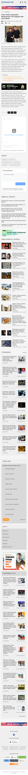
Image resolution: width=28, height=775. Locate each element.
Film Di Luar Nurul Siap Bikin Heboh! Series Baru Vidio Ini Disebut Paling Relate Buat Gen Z (9, 427)
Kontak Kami (22, 749)
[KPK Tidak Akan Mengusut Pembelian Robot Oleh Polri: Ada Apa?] (21, 708)
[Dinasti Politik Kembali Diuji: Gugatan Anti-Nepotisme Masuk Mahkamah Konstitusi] (21, 614)
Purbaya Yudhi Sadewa (11, 489)
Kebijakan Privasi (13, 749)
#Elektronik (5, 530)
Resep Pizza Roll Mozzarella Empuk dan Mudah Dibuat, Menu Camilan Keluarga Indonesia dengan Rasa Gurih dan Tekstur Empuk (19, 319)
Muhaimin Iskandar (10, 479)
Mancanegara (15, 276)
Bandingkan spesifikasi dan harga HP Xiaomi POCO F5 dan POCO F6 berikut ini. (18, 331)
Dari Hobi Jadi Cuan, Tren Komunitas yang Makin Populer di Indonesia (9, 383)
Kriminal (14, 266)
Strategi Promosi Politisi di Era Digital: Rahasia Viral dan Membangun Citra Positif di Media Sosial (10, 676)
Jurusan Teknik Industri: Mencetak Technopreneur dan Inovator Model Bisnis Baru (10, 417)
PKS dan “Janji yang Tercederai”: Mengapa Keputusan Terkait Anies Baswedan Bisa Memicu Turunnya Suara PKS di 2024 (10, 663)
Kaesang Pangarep (10, 468)
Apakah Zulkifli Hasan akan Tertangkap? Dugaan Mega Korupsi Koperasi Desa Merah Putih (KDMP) (9, 592)
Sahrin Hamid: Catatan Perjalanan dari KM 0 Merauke (9, 637)
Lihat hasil (22, 519)
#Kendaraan (6, 534)
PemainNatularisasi (7, 162)
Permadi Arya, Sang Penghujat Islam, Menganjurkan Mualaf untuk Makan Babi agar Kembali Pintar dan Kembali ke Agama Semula (9, 649)
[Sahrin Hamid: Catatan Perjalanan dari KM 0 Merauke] (21, 637)
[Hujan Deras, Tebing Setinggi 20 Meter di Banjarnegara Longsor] (6, 275)
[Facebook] (14, 734)
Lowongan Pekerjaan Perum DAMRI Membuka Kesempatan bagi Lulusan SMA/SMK (18, 284)
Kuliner (14, 324)
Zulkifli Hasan (8, 484)
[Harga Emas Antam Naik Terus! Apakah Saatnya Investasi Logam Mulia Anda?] (21, 448)
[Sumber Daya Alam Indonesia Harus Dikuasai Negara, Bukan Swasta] (21, 687)
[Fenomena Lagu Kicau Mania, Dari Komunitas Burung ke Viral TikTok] (21, 393)
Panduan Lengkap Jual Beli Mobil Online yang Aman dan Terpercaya (10, 438)
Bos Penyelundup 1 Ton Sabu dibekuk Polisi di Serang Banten (18, 264)
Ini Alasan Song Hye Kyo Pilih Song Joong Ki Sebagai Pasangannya (19, 255)
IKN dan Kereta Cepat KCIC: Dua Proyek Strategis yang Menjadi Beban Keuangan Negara (10, 697)
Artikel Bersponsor (14, 747)
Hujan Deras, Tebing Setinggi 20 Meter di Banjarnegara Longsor (18, 273)
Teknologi (14, 334)
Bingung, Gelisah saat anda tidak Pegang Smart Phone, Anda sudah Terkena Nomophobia (19, 244)
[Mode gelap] (22, 2)
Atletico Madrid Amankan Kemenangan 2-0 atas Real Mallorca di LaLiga (13, 205)
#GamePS (5, 540)
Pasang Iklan (23, 747)
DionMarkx (5, 165)
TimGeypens (17, 162)
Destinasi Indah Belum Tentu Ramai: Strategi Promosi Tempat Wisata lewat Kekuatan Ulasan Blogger (10, 580)
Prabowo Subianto (10, 509)
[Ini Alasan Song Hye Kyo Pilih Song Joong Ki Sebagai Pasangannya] (6, 256)
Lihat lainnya (22, 716)
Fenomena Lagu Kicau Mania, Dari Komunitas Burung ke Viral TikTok (9, 393)
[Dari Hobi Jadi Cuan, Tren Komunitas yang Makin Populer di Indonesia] (21, 382)
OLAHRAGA (7, 12)
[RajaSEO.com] (21, 761)
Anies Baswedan (9, 514)
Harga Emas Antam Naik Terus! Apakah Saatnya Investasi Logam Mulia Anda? (9, 448)
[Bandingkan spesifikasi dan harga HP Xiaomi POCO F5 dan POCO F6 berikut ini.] (6, 332)
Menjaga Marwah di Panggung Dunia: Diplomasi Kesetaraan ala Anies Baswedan (9, 603)
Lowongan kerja (16, 288)
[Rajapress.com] (14, 761)
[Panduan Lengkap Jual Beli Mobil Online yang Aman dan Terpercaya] (21, 438)
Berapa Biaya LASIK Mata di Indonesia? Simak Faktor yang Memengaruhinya (10, 358)
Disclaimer (5, 749)
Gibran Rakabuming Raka (11, 499)
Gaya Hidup (15, 248)
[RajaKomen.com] (21, 757)
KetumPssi (4, 159)
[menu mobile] (25, 2)
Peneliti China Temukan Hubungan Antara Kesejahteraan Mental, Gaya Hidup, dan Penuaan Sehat (19, 306)
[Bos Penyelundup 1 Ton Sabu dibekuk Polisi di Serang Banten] (6, 265)
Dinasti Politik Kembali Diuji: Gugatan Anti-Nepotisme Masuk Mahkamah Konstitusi (9, 614)
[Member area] (20, 2)
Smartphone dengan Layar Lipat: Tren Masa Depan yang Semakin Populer (18, 342)
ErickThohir (12, 159)
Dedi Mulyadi (8, 494)
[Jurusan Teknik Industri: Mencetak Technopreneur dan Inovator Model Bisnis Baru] (21, 417)
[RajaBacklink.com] (6, 757)
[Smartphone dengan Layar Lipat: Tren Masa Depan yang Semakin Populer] (6, 343)
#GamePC (5, 543)
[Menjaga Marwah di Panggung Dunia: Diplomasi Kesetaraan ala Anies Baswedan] (21, 603)
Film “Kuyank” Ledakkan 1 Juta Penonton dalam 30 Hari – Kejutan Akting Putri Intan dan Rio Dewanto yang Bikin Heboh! (10, 405)
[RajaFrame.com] (14, 757)
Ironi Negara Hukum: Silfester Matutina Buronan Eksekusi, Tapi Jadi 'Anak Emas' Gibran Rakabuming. (9, 625)
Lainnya (25, 352)
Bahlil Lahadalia (9, 473)
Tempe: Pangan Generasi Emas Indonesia (19, 296)
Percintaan (14, 257)
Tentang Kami (5, 747)
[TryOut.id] (14, 764)
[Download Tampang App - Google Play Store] (14, 742)
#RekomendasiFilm (7, 546)
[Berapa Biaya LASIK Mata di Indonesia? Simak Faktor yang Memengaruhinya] (21, 358)
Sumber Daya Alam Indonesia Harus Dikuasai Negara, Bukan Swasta (10, 687)
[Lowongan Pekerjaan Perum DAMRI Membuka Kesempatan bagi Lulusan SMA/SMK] (6, 287)
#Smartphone (6, 537)
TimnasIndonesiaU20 (14, 165)
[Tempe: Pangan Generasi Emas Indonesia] (6, 297)
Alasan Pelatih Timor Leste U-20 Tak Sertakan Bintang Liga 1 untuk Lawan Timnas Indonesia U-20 (11, 210)
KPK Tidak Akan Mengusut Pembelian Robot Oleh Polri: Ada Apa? (9, 708)
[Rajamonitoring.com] (6, 761)
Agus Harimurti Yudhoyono (12, 504)
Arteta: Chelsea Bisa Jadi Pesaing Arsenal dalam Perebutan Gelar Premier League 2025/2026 (14, 78)
